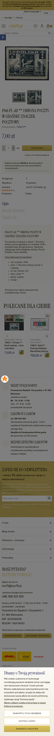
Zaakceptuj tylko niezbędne (27, 713)
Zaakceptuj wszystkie (27, 729)
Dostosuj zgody (27, 721)
